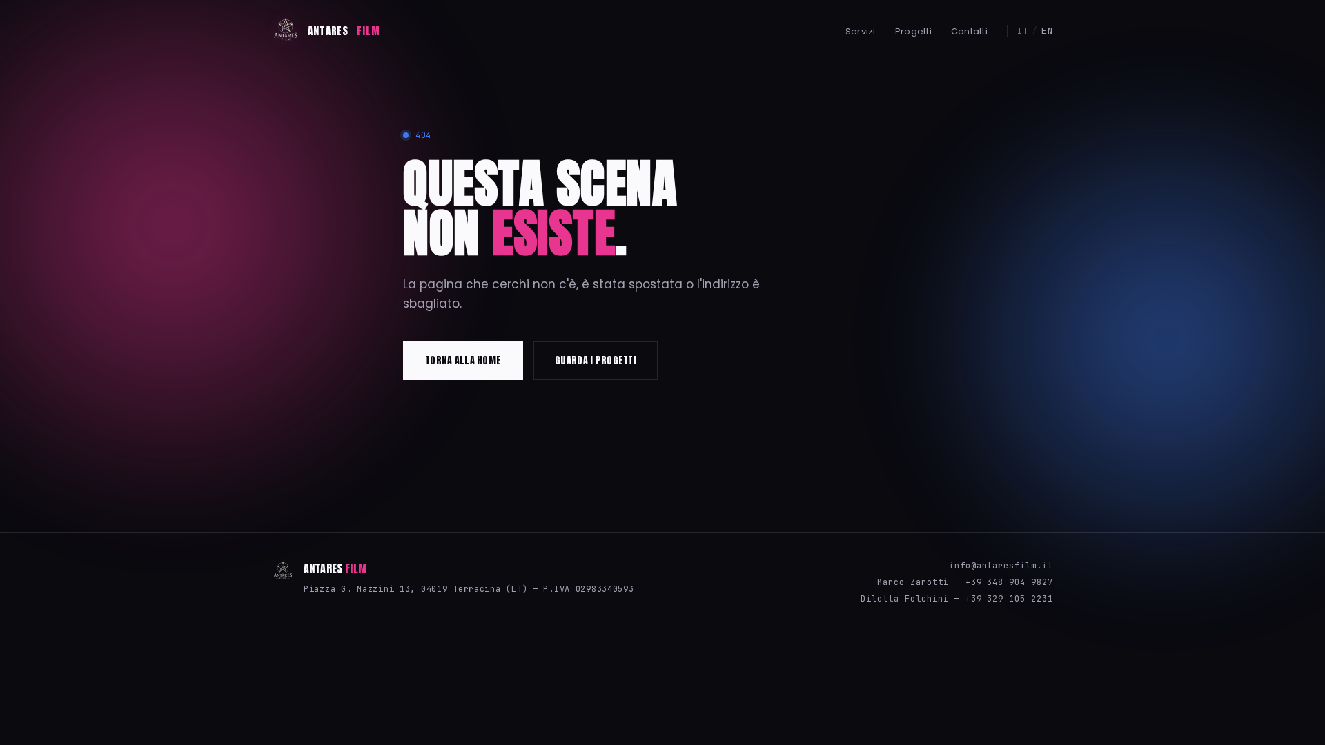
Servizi (860, 31)
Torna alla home (463, 360)
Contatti (969, 31)
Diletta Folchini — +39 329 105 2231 (957, 598)
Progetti (913, 31)
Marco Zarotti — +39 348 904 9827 (965, 582)
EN (1047, 31)
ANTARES (344, 31)
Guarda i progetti (595, 360)
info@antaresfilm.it (1001, 565)
